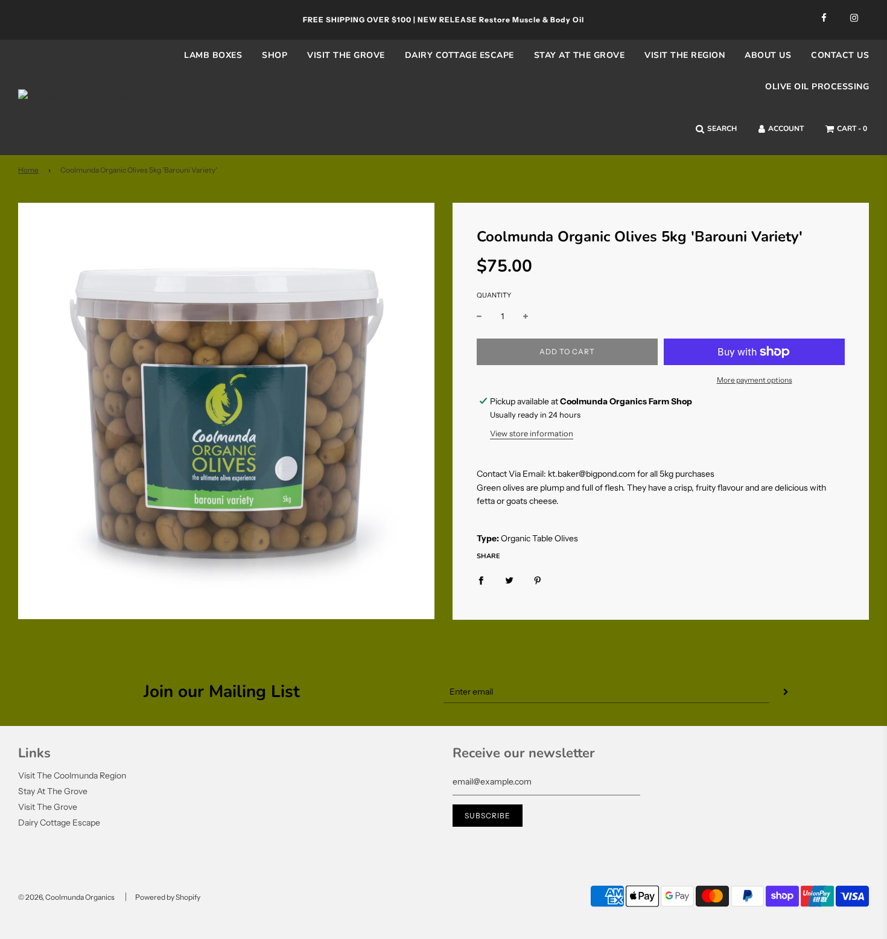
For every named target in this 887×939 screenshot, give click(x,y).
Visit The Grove (346, 55)
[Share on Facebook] (481, 580)
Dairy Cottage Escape (459, 55)
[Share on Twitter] (509, 580)
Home (28, 169)
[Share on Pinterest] (537, 580)
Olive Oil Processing (817, 86)
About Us (768, 55)
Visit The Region (684, 55)
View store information (531, 433)
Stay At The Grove (52, 791)
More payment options (754, 379)
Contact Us (840, 55)
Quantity (494, 295)
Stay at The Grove (579, 55)
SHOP (274, 55)
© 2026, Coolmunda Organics (66, 897)
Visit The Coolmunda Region (72, 775)
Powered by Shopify (167, 897)
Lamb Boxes (213, 55)
